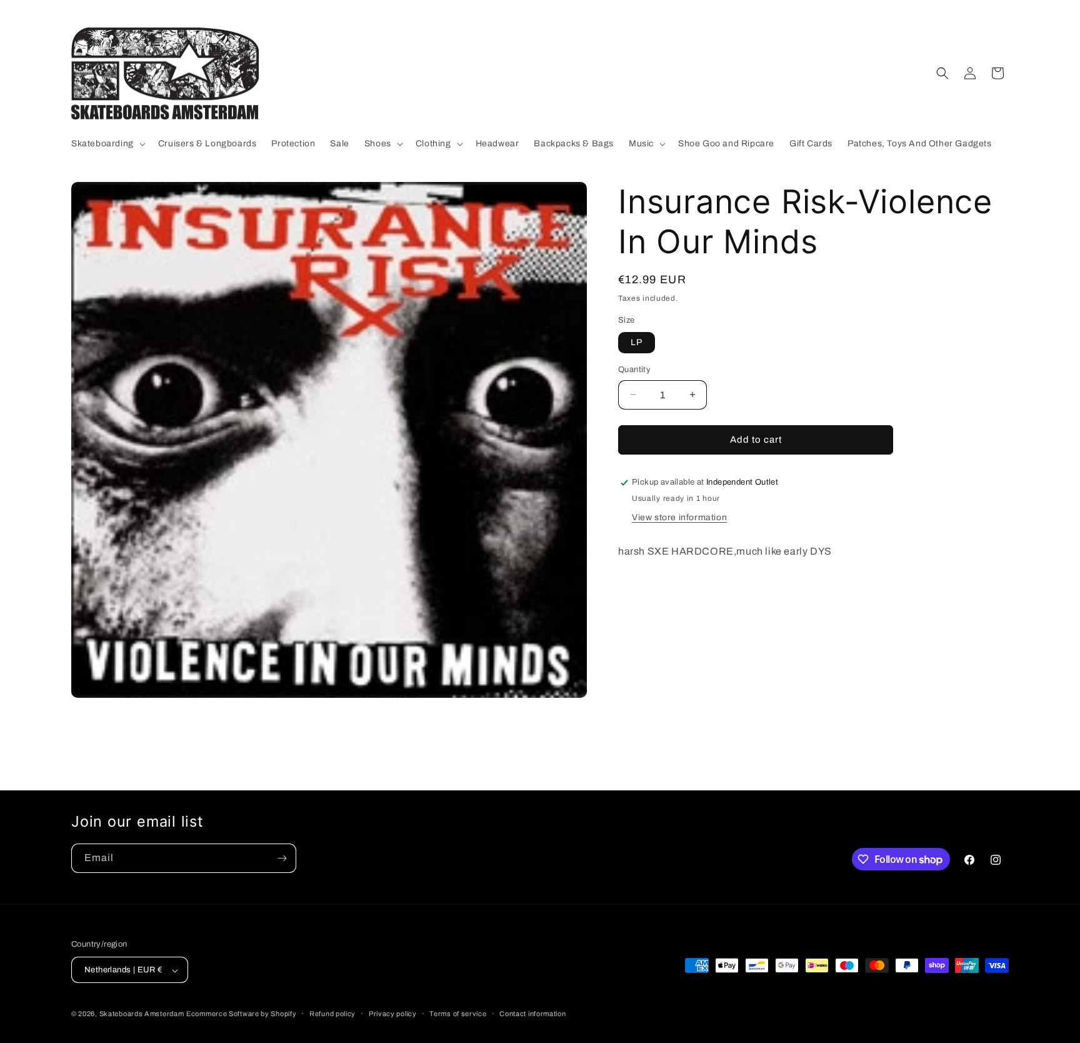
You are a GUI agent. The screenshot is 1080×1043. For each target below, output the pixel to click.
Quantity (634, 369)
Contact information (532, 1013)
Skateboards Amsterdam (141, 1014)
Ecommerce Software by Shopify (241, 1014)
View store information (679, 517)
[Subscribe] (282, 858)
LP (636, 342)
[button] (107, 144)
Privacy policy (393, 1013)
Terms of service (457, 1013)
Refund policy (332, 1013)
